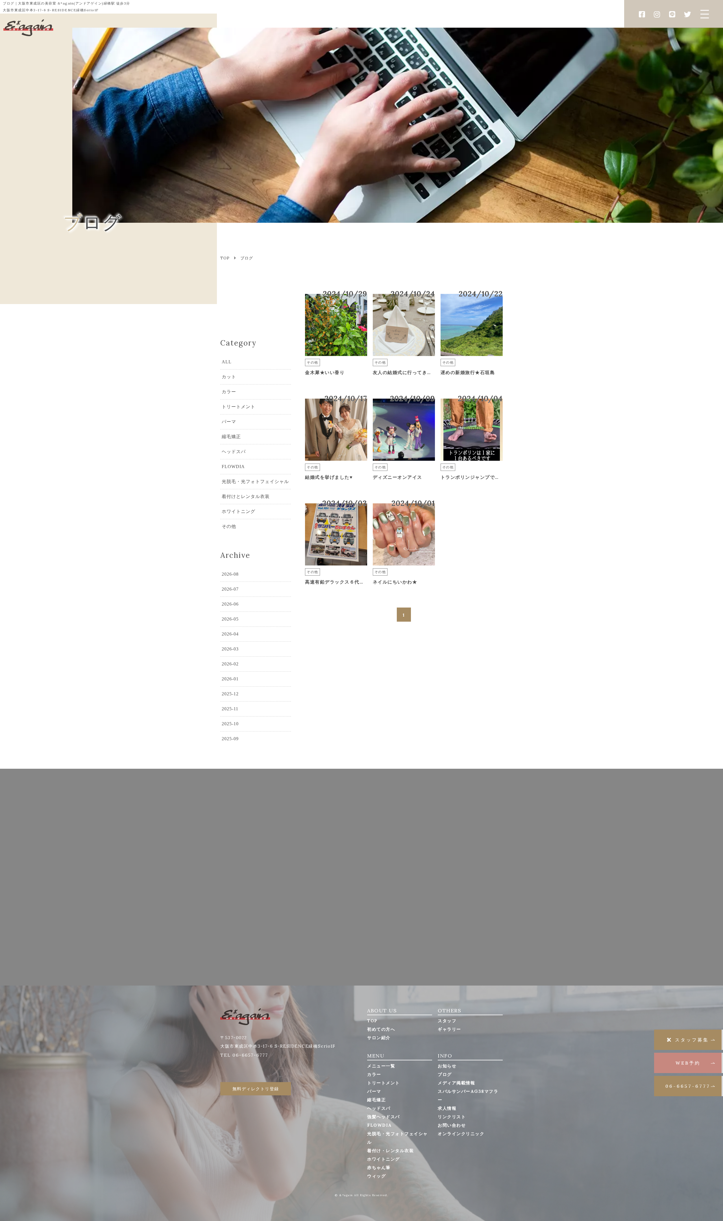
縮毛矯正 (231, 436)
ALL (227, 361)
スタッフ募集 (692, 1040)
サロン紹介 (379, 1037)
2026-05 (230, 619)
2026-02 (230, 663)
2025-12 (230, 693)
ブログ (445, 1074)
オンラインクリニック (461, 1133)
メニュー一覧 (381, 1066)
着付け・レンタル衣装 (390, 1150)
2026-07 (230, 589)
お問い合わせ (452, 1125)
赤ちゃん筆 (379, 1167)
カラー (229, 391)
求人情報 (447, 1108)
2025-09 (230, 738)
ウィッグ (376, 1176)
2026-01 (230, 678)
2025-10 (230, 723)
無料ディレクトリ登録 (255, 1088)
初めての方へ (381, 1029)
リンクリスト (452, 1116)
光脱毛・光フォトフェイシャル (255, 481)
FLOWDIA (233, 466)
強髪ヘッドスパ (383, 1116)
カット (229, 376)
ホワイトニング (238, 511)
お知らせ (447, 1066)
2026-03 (230, 648)
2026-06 (230, 604)
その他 (229, 526)
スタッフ (447, 1020)
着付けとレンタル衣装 (246, 496)
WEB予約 (688, 1063)
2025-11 (230, 708)
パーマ (229, 421)
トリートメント (238, 406)
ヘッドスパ (234, 451)
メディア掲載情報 (456, 1082)
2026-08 (230, 574)
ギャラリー (449, 1029)
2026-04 (230, 634)
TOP (372, 1020)
